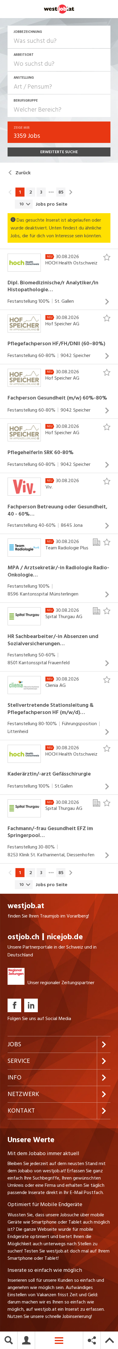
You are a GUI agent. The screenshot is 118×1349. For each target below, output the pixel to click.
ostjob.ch (23, 937)
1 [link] (20, 192)
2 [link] (30, 192)
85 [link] (61, 192)
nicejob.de (65, 937)
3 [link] (41, 192)
